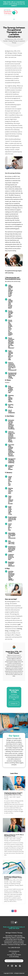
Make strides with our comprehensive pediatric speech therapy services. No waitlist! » (14, 3)
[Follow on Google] (20, 966)
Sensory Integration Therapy (11, 885)
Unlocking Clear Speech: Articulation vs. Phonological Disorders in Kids (13, 793)
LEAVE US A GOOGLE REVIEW (14, 961)
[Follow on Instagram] (15, 911)
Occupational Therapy (14, 840)
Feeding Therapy (13, 41)
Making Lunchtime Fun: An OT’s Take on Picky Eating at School (14, 835)
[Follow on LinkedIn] (16, 966)
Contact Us (14, 703)
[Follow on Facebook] (13, 911)
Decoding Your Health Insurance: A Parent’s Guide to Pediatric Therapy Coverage (13, 877)
